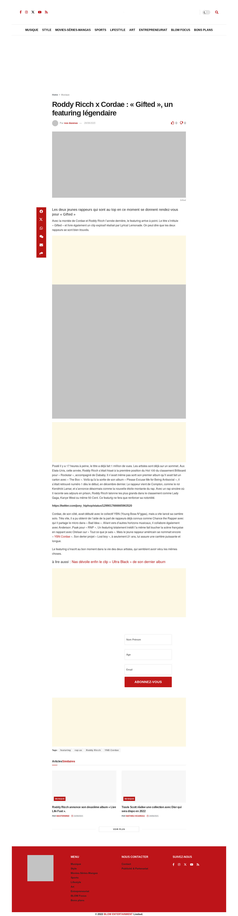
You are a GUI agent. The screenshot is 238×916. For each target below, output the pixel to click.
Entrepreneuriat (153, 29)
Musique (31, 29)
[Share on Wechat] (41, 236)
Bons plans (77, 900)
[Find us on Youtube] (39, 12)
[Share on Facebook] (41, 211)
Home (55, 95)
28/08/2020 (89, 123)
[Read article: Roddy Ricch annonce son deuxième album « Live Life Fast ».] (84, 787)
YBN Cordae (62, 536)
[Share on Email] (41, 245)
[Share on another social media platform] (41, 253)
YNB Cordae (112, 750)
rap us (78, 750)
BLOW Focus (180, 29)
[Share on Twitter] (41, 220)
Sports (100, 29)
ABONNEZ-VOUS (148, 682)
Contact (126, 864)
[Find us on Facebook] (21, 12)
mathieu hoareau (135, 816)
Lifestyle (117, 29)
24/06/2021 (154, 816)
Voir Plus (119, 829)
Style (46, 29)
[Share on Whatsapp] (41, 228)
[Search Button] (216, 12)
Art (132, 29)
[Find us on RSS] (46, 12)
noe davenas (71, 123)
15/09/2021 (78, 816)
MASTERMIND (62, 816)
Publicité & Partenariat (135, 868)
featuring (65, 750)
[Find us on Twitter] (32, 12)
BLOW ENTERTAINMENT (118, 914)
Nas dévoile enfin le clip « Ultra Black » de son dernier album (119, 561)
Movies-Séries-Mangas (73, 29)
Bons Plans (203, 29)
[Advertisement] (119, 65)
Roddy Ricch (93, 750)
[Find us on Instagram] (26, 12)
